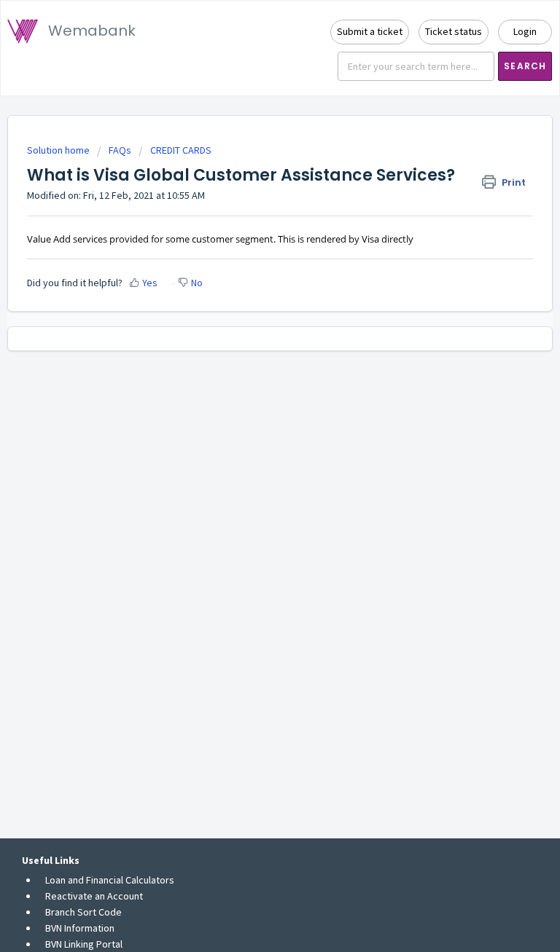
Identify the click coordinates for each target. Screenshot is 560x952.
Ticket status (453, 31)
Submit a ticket (369, 31)
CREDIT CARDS (180, 150)
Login (525, 31)
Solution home (59, 150)
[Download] (253, 469)
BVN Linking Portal (83, 944)
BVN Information (79, 928)
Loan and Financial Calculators (109, 879)
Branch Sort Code (83, 911)
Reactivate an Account (94, 895)
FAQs (120, 150)
